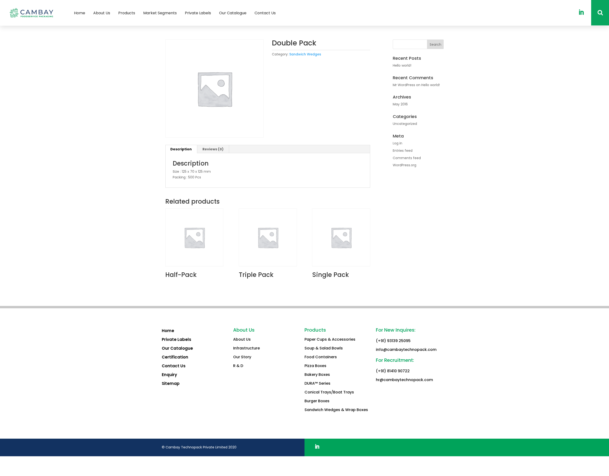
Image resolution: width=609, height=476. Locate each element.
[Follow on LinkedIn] (317, 446)
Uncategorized (405, 123)
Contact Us (174, 366)
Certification (175, 357)
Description (181, 149)
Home (168, 331)
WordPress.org (404, 165)
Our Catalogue (177, 348)
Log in (397, 143)
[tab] (181, 149)
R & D (238, 365)
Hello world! (402, 65)
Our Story (242, 357)
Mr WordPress (404, 85)
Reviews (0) (213, 149)
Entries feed (403, 150)
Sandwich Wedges (305, 54)
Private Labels (176, 339)
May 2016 (400, 104)
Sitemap (171, 383)
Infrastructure (246, 348)
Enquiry (169, 375)
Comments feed (407, 158)
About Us (242, 339)
